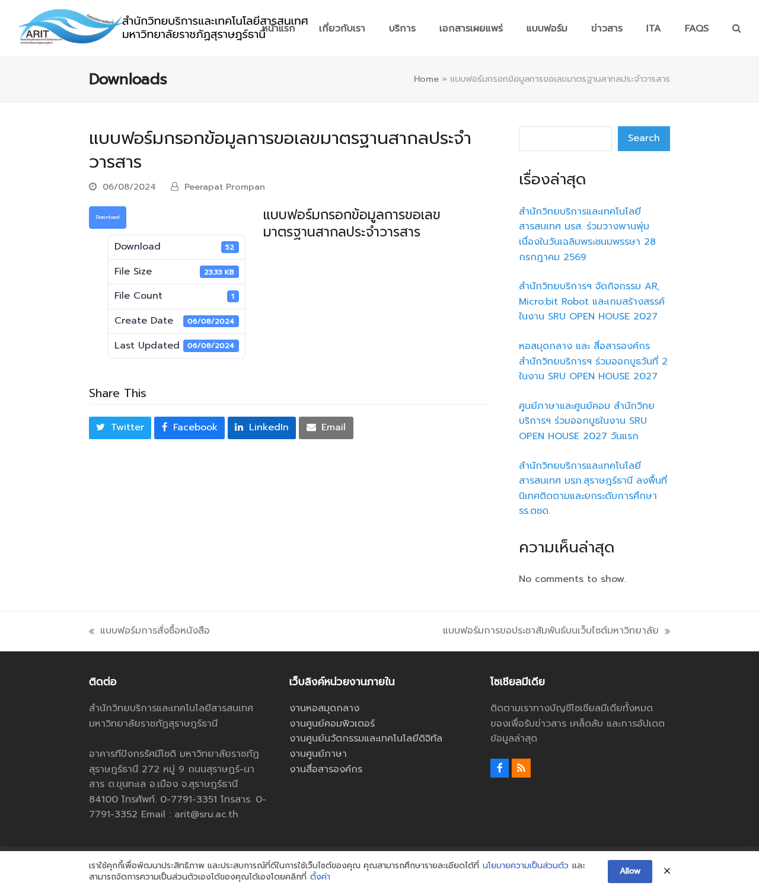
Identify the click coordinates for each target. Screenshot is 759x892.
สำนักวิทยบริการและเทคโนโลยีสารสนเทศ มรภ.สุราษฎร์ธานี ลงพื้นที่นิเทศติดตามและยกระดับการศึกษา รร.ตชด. (593, 489)
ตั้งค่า (320, 877)
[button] (736, 28)
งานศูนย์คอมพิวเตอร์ (332, 724)
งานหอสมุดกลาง (324, 708)
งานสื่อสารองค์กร (325, 769)
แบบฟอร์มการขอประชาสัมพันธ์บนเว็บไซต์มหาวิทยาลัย (551, 631)
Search (644, 138)
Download (107, 217)
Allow (630, 871)
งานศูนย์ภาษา (318, 754)
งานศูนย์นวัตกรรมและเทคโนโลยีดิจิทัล (365, 738)
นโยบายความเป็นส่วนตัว (526, 866)
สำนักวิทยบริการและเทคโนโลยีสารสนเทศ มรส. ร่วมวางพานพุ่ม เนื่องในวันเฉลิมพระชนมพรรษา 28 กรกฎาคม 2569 (587, 234)
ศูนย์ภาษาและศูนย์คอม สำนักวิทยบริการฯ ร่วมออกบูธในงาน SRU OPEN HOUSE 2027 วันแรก (587, 421)
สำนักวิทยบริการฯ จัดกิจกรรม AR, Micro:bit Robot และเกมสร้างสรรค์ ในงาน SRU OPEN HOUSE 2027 (592, 301)
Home (426, 78)
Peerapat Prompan (224, 186)
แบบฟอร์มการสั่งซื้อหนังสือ (149, 631)
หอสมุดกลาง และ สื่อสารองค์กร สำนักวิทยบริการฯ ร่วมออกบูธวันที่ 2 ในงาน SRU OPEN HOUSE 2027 (593, 361)
